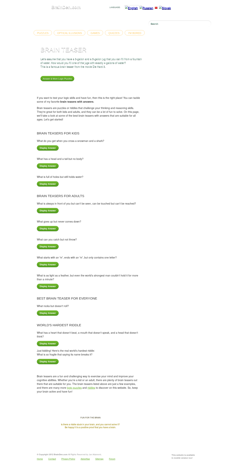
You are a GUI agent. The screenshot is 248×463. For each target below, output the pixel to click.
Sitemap (99, 458)
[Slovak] (165, 8)
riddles (91, 387)
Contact (52, 458)
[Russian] (146, 8)
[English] (131, 8)
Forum (112, 458)
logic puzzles (74, 387)
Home (40, 458)
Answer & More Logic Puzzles (57, 79)
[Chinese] (156, 8)
